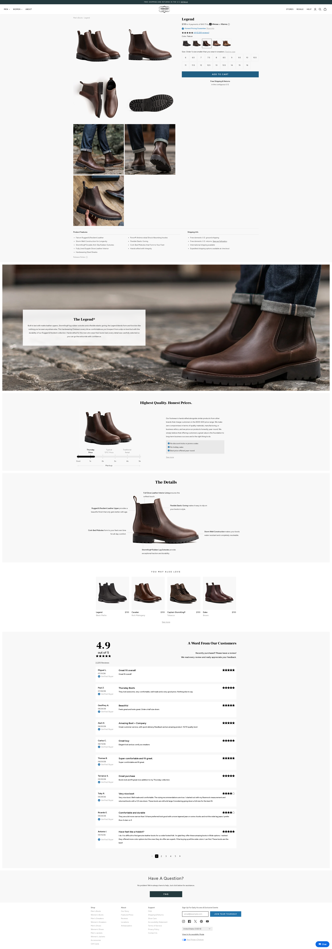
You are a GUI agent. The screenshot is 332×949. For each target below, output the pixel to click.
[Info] (229, 24)
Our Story (125, 911)
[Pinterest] (201, 921)
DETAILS (184, 2)
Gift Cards (95, 944)
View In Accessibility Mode (193, 934)
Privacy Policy (153, 929)
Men (6, 9)
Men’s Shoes (96, 926)
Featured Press (127, 915)
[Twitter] (195, 921)
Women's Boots (97, 915)
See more (170, 457)
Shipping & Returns (156, 915)
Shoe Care (152, 918)
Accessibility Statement (157, 922)
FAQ (166, 894)
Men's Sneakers (97, 918)
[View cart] (325, 9)
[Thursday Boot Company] (164, 9)
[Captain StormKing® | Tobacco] (183, 593)
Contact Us (152, 933)
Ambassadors (126, 926)
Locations (125, 922)
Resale (300, 9)
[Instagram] (183, 921)
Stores (289, 9)
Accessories (96, 940)
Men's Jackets (96, 933)
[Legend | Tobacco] (197, 43)
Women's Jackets (98, 937)
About (29, 9)
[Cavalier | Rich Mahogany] (148, 593)
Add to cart (220, 74)
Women (16, 9)
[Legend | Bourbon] (217, 43)
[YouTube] (207, 921)
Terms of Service (155, 926)
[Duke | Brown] (219, 593)
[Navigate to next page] (180, 856)
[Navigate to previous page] (152, 856)
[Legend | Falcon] (207, 43)
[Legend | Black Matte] (187, 43)
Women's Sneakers (98, 922)
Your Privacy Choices (195, 940)
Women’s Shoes (97, 929)
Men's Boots (78, 18)
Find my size (230, 52)
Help (309, 9)
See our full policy (220, 241)
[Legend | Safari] (226, 43)
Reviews (124, 918)
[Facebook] (189, 921)
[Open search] (320, 9)
